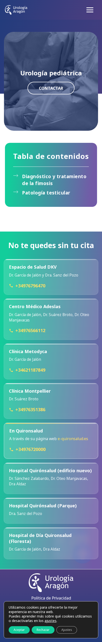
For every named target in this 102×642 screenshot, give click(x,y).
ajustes (50, 621)
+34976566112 (30, 330)
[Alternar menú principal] (89, 10)
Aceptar (19, 630)
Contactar (51, 88)
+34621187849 (30, 370)
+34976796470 (30, 286)
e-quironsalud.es (73, 438)
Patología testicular (46, 193)
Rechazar (43, 630)
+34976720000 (31, 449)
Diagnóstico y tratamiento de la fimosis (54, 180)
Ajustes (66, 630)
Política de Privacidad (51, 598)
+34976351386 (30, 409)
